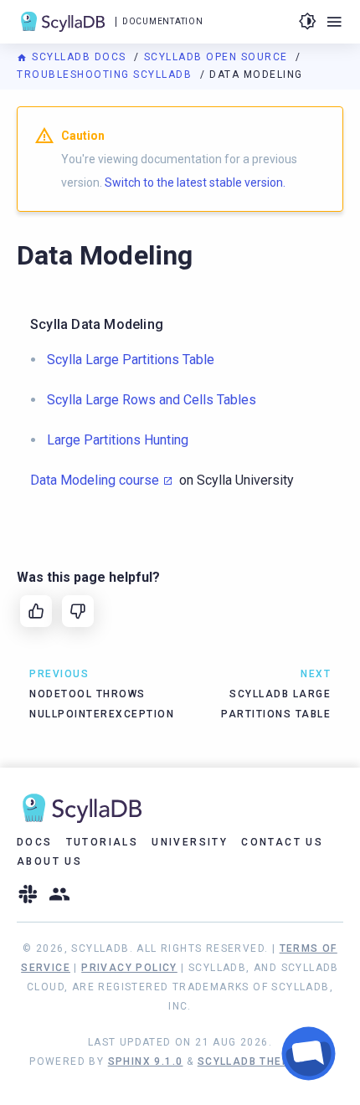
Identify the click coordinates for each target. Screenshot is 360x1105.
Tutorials (102, 842)
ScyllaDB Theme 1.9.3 (264, 1061)
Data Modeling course (94, 480)
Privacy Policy (129, 968)
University (190, 842)
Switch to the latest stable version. (195, 182)
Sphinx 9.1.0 (145, 1061)
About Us (49, 861)
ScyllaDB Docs (79, 57)
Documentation (162, 21)
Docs (35, 842)
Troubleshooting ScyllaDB (106, 74)
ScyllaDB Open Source (218, 57)
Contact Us (282, 842)
